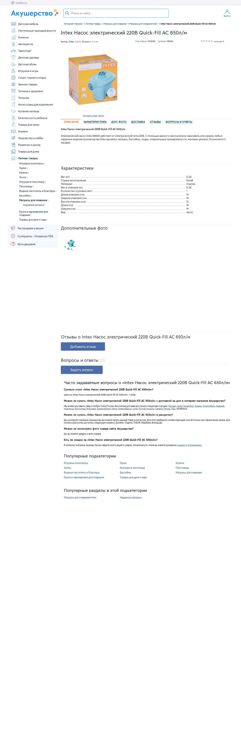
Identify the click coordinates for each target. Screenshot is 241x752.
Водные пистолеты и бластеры (38, 190)
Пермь (167, 408)
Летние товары (28, 158)
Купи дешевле (26, 244)
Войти (227, 15)
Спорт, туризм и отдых (32, 77)
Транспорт (24, 50)
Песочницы (26, 186)
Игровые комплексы (32, 163)
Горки (23, 167)
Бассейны (25, 195)
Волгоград (80, 408)
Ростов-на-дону (146, 408)
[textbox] (116, 13)
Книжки (23, 131)
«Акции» (181, 445)
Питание (23, 97)
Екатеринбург (104, 408)
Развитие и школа (29, 144)
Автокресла (25, 44)
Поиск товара (67, 13)
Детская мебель (28, 23)
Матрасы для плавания (33, 200)
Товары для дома (28, 151)
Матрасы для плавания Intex (80, 497)
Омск (114, 408)
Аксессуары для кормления (35, 104)
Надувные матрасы (34, 204)
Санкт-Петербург (185, 406)
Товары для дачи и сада (33, 219)
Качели (24, 172)
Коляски (23, 37)
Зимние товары (27, 84)
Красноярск (209, 406)
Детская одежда (28, 57)
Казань (198, 406)
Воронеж (91, 408)
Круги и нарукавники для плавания (84, 477)
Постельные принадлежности (37, 30)
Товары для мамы (28, 124)
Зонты (23, 177)
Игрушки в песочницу (32, 181)
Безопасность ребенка (32, 117)
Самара (158, 408)
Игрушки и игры (28, 70)
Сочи (134, 408)
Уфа (173, 408)
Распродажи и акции (31, 228)
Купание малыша (28, 111)
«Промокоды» (194, 445)
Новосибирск (124, 408)
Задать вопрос (81, 370)
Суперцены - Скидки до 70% (35, 236)
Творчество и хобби (30, 138)
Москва (172, 406)
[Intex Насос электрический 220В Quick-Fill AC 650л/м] (93, 80)
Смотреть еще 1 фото (93, 115)
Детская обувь (27, 64)
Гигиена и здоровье (30, 91)
